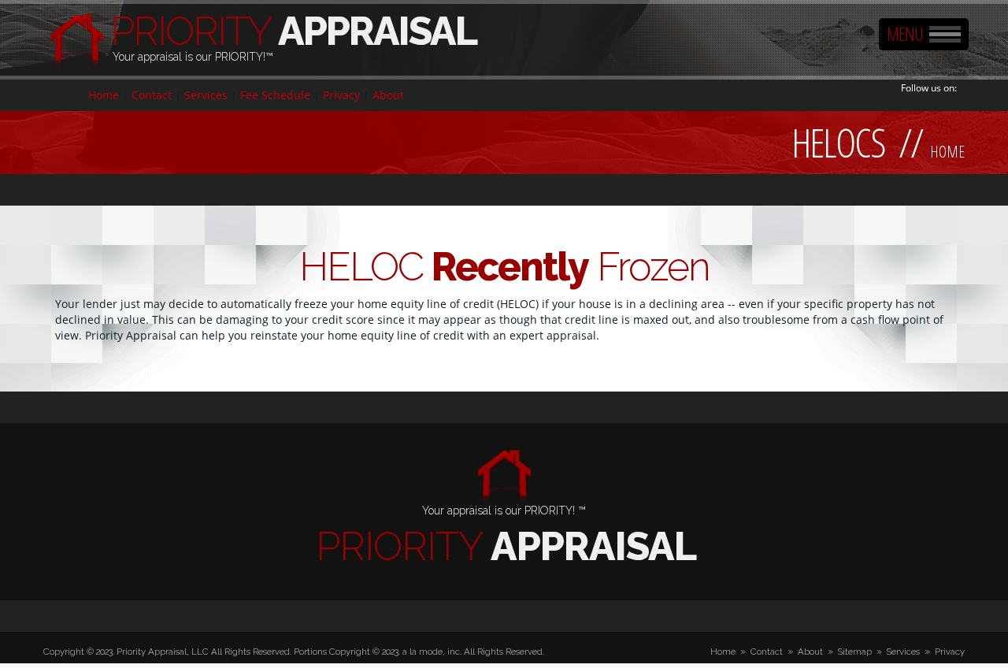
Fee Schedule (275, 94)
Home (103, 94)
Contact (152, 94)
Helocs (838, 142)
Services (206, 94)
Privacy (341, 94)
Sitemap (855, 651)
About (388, 94)
